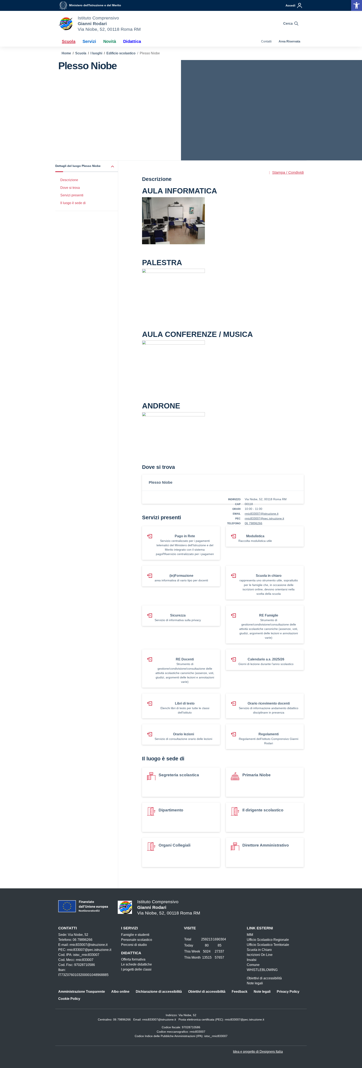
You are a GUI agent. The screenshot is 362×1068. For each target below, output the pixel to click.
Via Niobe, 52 (187, 1015)
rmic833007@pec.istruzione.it (264, 518)
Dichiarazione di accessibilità (159, 991)
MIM (250, 934)
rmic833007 (197, 1031)
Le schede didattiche (136, 964)
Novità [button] (109, 41)
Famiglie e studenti (135, 934)
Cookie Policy (69, 998)
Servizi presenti (71, 195)
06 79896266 (253, 523)
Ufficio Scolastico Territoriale (268, 944)
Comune (253, 965)
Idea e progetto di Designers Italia (258, 1051)
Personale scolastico (136, 939)
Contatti (266, 41)
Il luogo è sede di (73, 203)
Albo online (120, 991)
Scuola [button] (68, 41)
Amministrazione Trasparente (81, 991)
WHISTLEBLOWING (262, 970)
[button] (356, 5)
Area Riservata (289, 41)
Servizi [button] (89, 41)
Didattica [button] (132, 41)
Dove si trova (70, 187)
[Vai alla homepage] (65, 23)
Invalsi (251, 960)
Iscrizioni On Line (260, 955)
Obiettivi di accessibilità (264, 978)
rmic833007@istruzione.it (261, 513)
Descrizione (69, 180)
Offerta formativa (133, 959)
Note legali (255, 983)
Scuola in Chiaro (259, 950)
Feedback (239, 991)
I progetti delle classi (136, 969)
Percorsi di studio (134, 944)
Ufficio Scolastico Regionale (268, 939)
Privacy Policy (288, 991)
